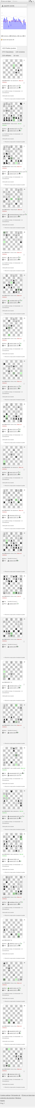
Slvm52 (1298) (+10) (14, 343)
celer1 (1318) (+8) (13, 257)
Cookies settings (5, 1095)
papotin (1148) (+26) (14, 818)
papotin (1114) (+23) (14, 130)
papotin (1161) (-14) (14, 1076)
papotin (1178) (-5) (13, 474)
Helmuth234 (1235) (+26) (15, 1031)
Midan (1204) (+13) (13, 85)
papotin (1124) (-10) (14, 173)
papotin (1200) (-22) (14, 517)
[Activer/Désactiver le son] (33, 1)
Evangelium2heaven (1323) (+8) (16, 214)
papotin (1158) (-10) (14, 345)
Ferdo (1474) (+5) (13, 472)
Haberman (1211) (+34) (14, 1074)
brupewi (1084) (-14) (14, 859)
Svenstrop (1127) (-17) (14, 128)
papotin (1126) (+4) (13, 945)
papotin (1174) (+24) (14, 775)
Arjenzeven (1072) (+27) (15, 515)
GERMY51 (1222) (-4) (14, 943)
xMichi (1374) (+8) (13, 429)
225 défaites (6, 55)
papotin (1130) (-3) (13, 904)
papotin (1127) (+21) (14, 861)
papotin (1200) (12, 560)
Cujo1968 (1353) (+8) (14, 300)
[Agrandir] (12, 69)
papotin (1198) (12, 732)
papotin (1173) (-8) (13, 431)
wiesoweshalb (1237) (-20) (15, 816)
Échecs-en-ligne (6, 1)
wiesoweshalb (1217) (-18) (15, 773)
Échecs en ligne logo (28, 1095)
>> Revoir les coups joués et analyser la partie (14, 98)
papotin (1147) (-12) (14, 1033)
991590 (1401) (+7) (13, 386)
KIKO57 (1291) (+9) (13, 988)
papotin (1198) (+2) (13, 687)
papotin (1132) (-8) (13, 216)
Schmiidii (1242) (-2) (14, 685)
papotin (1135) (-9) (13, 990)
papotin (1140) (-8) (13, 259)
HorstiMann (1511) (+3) (14, 902)
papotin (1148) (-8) (13, 302)
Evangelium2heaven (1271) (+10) (17, 171)
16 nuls (16, 55)
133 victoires (20, 52)
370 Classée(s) (7, 52)
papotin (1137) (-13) (14, 87)
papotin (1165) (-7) (13, 388)
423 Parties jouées (9, 48)
